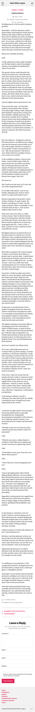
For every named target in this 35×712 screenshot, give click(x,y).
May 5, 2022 (18, 17)
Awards (4, 694)
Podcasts (4, 696)
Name (4, 650)
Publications (5, 692)
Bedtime (12, 19)
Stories (20, 10)
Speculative (24, 19)
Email (4, 658)
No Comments (18, 22)
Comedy (14, 10)
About (4, 702)
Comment (5, 633)
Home (3, 690)
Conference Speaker (8, 700)
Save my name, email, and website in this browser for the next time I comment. (17, 675)
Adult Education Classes (9, 698)
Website (4, 666)
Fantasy (17, 19)
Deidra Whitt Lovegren (17, 3)
